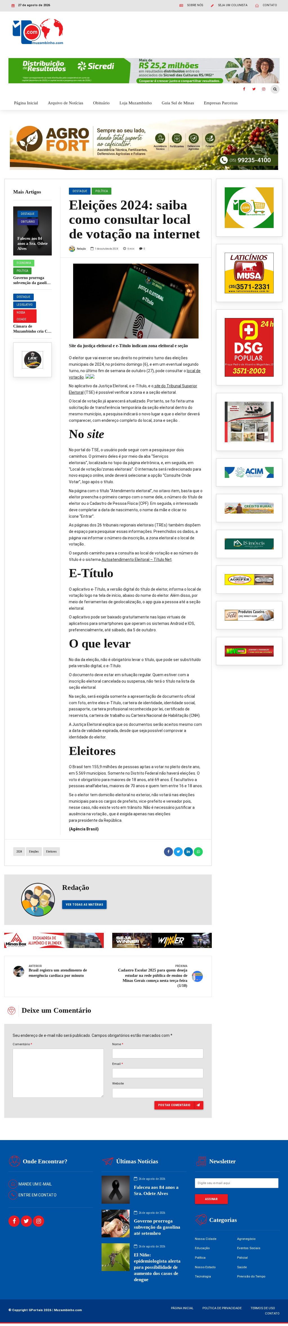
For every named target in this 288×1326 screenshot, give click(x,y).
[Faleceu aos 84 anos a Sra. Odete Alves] (32, 231)
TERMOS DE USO (263, 1308)
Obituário (101, 103)
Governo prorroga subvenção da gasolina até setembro (32, 283)
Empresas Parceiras (221, 103)
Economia (24, 263)
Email (117, 1064)
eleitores (51, 851)
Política (22, 271)
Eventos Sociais (248, 1248)
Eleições (34, 851)
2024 (19, 851)
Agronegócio (246, 1239)
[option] (136, 301)
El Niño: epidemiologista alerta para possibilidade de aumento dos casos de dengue (157, 1267)
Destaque (28, 214)
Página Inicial (26, 103)
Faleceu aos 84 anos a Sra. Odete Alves (32, 243)
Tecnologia (203, 1276)
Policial (242, 1258)
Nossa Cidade (21, 316)
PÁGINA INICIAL (182, 1308)
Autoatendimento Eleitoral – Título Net (137, 559)
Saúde (242, 1267)
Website (118, 1083)
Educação (202, 1248)
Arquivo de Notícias (65, 103)
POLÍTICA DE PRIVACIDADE (222, 1308)
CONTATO (272, 1313)
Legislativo (25, 305)
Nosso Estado (205, 1267)
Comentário (22, 1044)
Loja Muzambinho (136, 103)
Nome (117, 1044)
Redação (81, 248)
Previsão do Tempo (251, 1276)
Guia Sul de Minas (178, 103)
